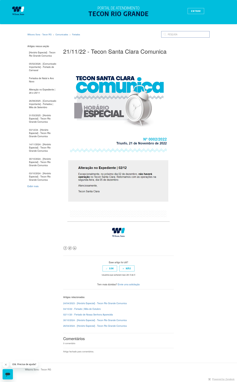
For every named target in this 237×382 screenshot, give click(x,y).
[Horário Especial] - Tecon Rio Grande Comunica (42, 54)
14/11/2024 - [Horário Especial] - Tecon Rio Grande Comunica (40, 147)
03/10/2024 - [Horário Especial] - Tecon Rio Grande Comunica (40, 176)
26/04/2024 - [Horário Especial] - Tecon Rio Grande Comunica (95, 325)
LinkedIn (75, 248)
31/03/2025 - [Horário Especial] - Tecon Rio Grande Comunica (40, 118)
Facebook (65, 248)
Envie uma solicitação (129, 284)
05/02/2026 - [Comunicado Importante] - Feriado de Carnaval (42, 67)
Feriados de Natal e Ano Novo (41, 80)
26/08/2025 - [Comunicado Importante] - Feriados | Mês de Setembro (42, 104)
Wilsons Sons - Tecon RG (39, 34)
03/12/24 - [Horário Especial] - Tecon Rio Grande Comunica (40, 133)
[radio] (110, 268)
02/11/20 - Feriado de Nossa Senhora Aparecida (88, 314)
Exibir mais (33, 186)
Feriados (76, 34)
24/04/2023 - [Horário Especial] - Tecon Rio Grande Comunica (95, 303)
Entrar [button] (196, 11)
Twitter (70, 248)
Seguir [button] (71, 59)
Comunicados (61, 34)
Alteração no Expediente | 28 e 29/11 (42, 91)
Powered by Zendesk (223, 379)
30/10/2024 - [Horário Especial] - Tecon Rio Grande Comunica (40, 162)
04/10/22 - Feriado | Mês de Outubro (82, 308)
